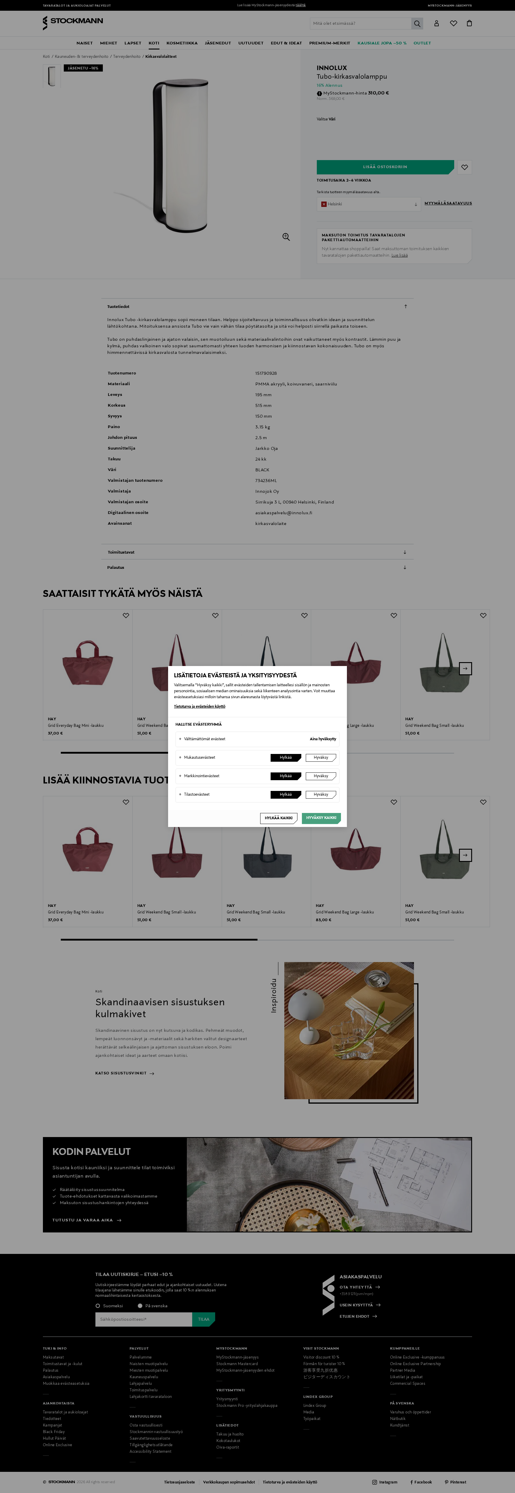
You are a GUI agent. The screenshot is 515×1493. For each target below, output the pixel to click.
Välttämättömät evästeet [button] (202, 739)
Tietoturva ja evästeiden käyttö (199, 707)
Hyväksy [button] (321, 758)
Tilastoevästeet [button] (194, 794)
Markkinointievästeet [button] (199, 776)
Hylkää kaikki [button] (279, 818)
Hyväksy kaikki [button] (321, 818)
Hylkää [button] (286, 758)
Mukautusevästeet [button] (197, 758)
